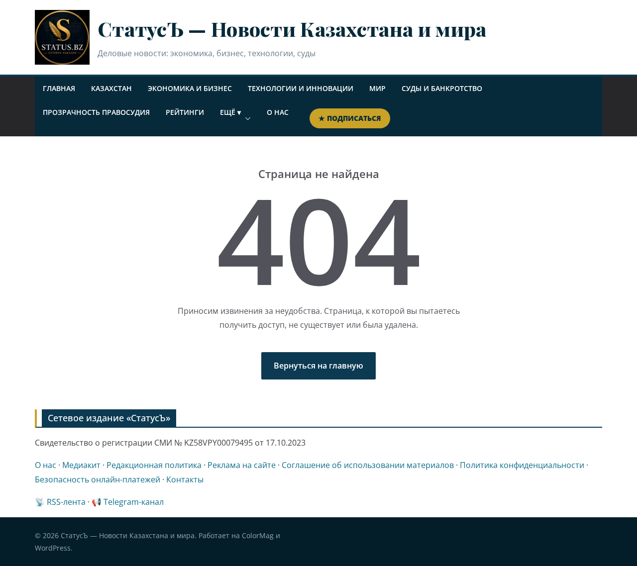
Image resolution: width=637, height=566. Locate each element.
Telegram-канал (134, 501)
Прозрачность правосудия (96, 112)
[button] (246, 118)
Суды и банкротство (442, 88)
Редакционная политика (154, 465)
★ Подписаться (349, 118)
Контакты (185, 479)
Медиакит (81, 465)
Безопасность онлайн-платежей (97, 479)
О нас (278, 112)
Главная (59, 88)
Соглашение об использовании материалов (368, 465)
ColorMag (258, 535)
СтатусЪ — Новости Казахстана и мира (292, 28)
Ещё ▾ (230, 112)
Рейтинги (185, 112)
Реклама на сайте (242, 465)
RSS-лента (66, 501)
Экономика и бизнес (190, 88)
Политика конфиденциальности (522, 465)
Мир (377, 88)
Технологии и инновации (300, 88)
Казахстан (111, 88)
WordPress (53, 548)
